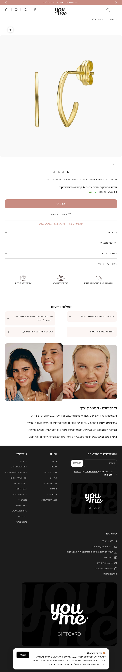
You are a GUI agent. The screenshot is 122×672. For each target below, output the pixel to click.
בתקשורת (22, 499)
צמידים (53, 477)
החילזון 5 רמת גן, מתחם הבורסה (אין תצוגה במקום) (89, 552)
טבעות (54, 466)
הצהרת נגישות (110, 574)
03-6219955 (107, 541)
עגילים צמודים (95, 179)
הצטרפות (77, 463)
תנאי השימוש (91, 471)
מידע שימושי (21, 505)
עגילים (105, 179)
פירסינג (53, 488)
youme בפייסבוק (105, 563)
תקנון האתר (21, 488)
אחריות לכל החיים (18, 477)
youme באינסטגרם (104, 568)
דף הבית (113, 179)
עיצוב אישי (52, 494)
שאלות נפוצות (20, 483)
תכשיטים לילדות (49, 499)
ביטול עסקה (21, 522)
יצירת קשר (22, 516)
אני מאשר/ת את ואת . (93, 473)
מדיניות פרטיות (20, 494)
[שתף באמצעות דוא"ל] (99, 264)
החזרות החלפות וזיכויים (16, 472)
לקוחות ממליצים (97, 19)
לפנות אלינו (108, 557)
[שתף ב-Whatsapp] (108, 264)
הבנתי (23, 655)
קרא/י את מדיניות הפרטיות (60, 664)
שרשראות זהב (50, 472)
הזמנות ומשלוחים (19, 466)
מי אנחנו (113, 19)
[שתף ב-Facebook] (103, 264)
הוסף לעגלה (61, 204)
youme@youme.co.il (102, 546)
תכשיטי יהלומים (49, 483)
